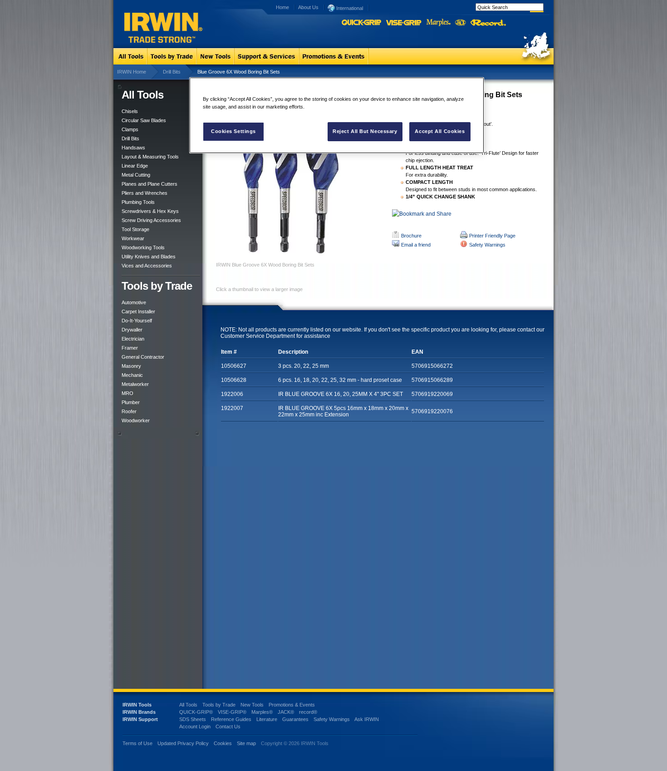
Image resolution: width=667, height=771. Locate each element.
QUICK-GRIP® (196, 712)
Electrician (133, 338)
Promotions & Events (292, 704)
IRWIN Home (131, 71)
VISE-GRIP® (232, 712)
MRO (127, 393)
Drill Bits (172, 71)
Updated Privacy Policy (183, 743)
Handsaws (133, 147)
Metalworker (135, 384)
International (349, 8)
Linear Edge (135, 165)
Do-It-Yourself (137, 320)
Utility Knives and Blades (149, 256)
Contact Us (228, 726)
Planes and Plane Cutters (149, 184)
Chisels (130, 111)
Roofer (129, 411)
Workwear (133, 238)
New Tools (252, 704)
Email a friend (416, 244)
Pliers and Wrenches (144, 193)
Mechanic (132, 375)
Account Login (195, 726)
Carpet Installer (138, 311)
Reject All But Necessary (365, 131)
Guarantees (295, 719)
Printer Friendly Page (492, 235)
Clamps (130, 129)
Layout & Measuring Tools (150, 156)
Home (282, 7)
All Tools (188, 704)
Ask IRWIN (366, 719)
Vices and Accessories (147, 265)
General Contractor (143, 357)
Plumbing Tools (138, 202)
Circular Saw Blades (144, 120)
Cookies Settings (233, 131)
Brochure (411, 235)
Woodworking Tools (143, 247)
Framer (130, 348)
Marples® (262, 712)
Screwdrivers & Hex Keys (150, 211)
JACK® (286, 712)
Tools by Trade (218, 704)
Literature (266, 719)
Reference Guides (231, 719)
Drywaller (132, 329)
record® (308, 712)
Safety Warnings (487, 244)
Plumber (131, 402)
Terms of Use (137, 743)
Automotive (134, 302)
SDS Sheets (192, 719)
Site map (246, 743)
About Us (308, 7)
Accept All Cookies (440, 131)
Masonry (131, 366)
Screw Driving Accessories (151, 220)
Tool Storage (135, 229)
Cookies (223, 743)
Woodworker (136, 420)
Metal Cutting (136, 175)
